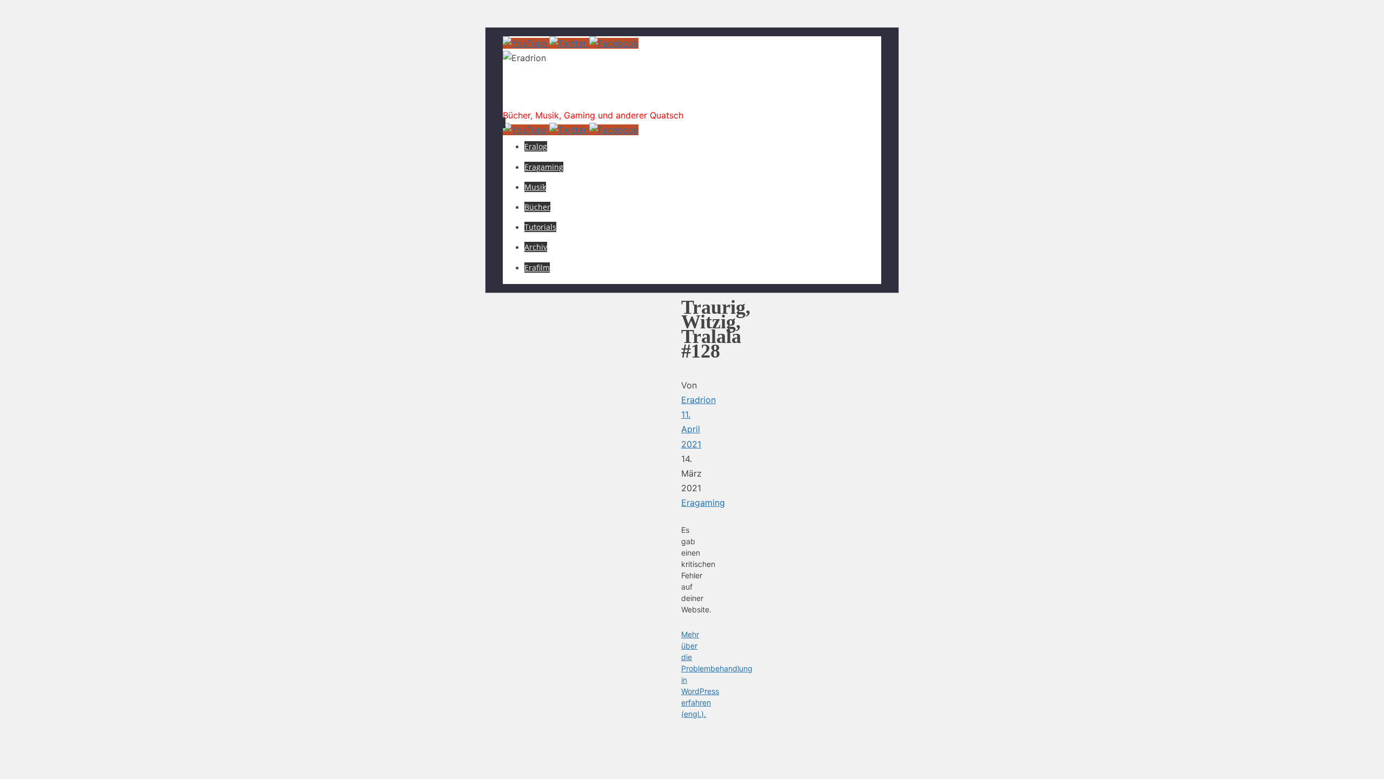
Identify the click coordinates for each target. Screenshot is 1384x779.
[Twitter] (569, 43)
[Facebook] (613, 43)
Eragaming (703, 502)
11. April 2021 (691, 429)
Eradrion (548, 94)
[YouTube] (526, 43)
